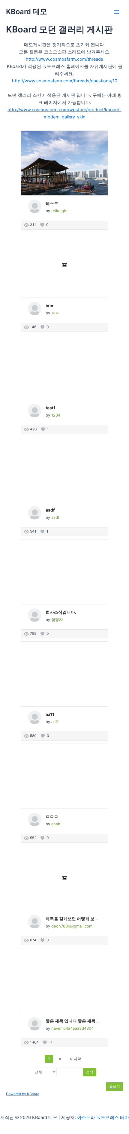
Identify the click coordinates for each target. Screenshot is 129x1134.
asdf (50, 509)
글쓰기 (114, 1086)
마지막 (75, 1058)
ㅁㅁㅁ (52, 816)
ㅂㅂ (50, 305)
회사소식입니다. (61, 612)
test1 (51, 407)
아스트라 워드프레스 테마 (103, 1117)
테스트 (52, 203)
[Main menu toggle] (116, 12)
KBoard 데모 (26, 11)
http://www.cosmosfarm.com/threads (64, 59)
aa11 (50, 714)
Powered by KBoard (22, 1094)
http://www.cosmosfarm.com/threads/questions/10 (64, 81)
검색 (89, 1072)
